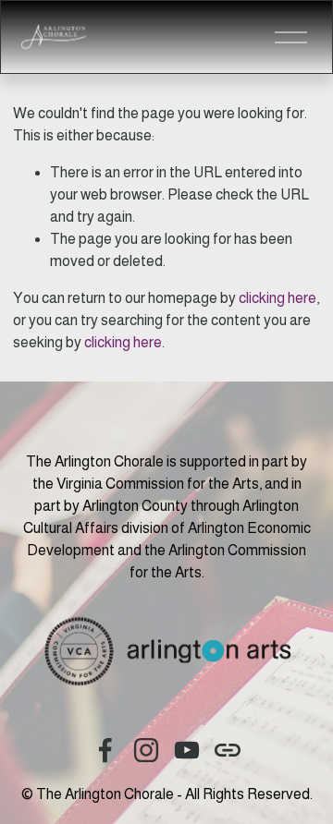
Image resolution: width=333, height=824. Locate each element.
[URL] (227, 750)
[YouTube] (187, 750)
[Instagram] (146, 750)
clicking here (277, 298)
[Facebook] (105, 750)
